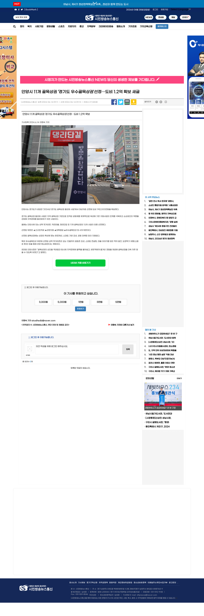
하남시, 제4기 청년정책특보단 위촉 (162, 209)
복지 (29, 26)
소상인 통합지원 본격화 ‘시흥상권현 (163, 205)
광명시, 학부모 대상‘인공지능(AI (161, 359)
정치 (22, 26)
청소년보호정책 (140, 583)
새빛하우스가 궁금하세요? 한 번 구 (162, 334)
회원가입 (164, 9)
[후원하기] (80, 312)
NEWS (148, 17)
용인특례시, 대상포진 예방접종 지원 (163, 230)
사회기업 (39, 26)
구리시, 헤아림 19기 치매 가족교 (161, 371)
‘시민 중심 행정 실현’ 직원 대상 (161, 354)
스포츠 (61, 26)
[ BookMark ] (31, 9)
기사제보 (81, 583)
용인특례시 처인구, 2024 (158, 426)
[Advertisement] (60, 55)
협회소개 (121, 26)
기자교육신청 (146, 26)
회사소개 (73, 583)
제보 (173, 17)
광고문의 (172, 583)
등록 (128, 349)
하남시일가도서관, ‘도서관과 (159, 413)
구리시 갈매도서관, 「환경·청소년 (161, 367)
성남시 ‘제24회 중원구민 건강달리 (162, 226)
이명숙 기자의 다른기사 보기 (122, 325)
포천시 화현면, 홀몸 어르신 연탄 (161, 363)
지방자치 (72, 26)
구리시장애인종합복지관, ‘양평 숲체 (162, 222)
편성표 (161, 17)
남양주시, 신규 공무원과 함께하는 (162, 234)
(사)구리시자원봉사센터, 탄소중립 (162, 346)
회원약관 (112, 583)
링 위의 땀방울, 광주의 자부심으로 (162, 214)
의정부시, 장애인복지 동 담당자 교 (162, 218)
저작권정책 (103, 583)
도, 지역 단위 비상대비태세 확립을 (162, 350)
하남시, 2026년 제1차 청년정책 (161, 239)
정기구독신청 (92, 583)
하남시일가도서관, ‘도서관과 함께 (162, 338)
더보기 (179, 378)
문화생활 (51, 26)
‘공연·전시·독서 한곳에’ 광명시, (161, 201)
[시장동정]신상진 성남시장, (158, 418)
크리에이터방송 (106, 26)
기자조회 (132, 26)
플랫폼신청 (162, 26)
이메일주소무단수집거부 (158, 583)
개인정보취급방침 (125, 583)
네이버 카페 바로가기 (80, 263)
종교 (82, 26)
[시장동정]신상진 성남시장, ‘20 (161, 342)
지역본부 (91, 26)
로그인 (155, 9)
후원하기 (80, 309)
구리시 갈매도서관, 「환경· (158, 422)
